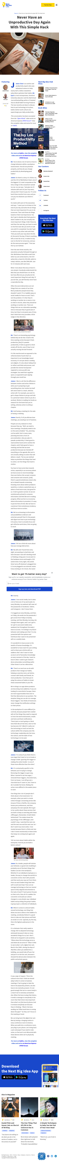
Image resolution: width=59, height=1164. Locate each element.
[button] (29, 573)
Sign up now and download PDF (30, 589)
